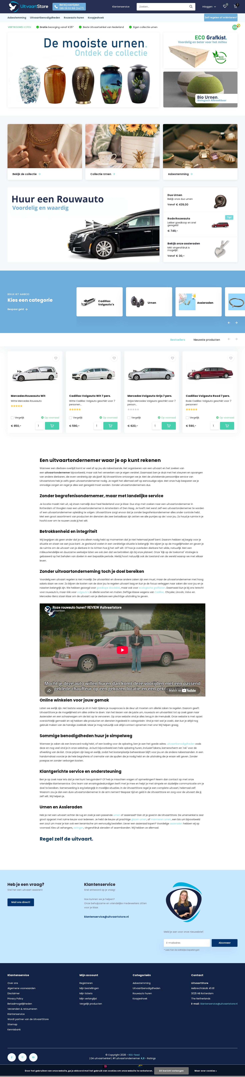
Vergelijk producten (91, 1003)
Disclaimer (14, 993)
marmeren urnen (161, 819)
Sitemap (12, 1024)
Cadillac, (159, 592)
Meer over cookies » (205, 1070)
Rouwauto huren (74, 17)
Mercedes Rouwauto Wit (28, 396)
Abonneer (225, 942)
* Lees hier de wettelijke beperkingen (182, 949)
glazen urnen (138, 819)
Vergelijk (19, 417)
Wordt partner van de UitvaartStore (28, 1019)
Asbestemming (17, 17)
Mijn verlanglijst (88, 998)
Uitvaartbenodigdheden (45, 17)
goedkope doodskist (108, 587)
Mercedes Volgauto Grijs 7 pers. (150, 396)
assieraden (176, 823)
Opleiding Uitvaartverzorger (81, 796)
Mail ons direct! (20, 902)
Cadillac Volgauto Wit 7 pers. (90, 396)
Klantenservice (121, 6)
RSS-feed (134, 1055)
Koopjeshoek (96, 17)
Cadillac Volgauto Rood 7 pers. (208, 396)
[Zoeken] (191, 6)
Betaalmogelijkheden (20, 1003)
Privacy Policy (15, 998)
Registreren (86, 983)
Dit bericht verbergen (171, 1070)
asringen (79, 827)
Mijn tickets (86, 993)
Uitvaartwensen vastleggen (167, 485)
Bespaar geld (16, 309)
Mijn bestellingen (89, 988)
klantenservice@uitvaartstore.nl (106, 917)
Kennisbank (14, 1029)
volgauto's (83, 592)
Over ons (13, 983)
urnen (116, 815)
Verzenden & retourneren (22, 1009)
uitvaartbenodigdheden (181, 743)
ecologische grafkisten (152, 587)
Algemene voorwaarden (22, 988)
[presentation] (229, 323)
